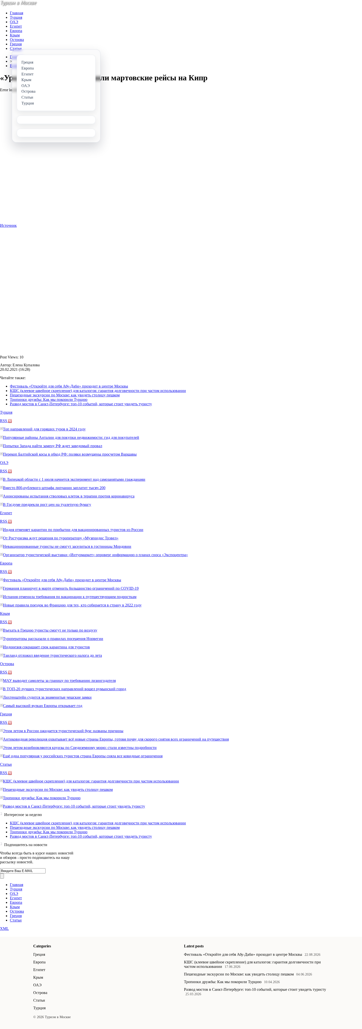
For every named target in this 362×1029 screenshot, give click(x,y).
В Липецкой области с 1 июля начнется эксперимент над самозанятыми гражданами (74, 479)
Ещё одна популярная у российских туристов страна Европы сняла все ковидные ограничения (83, 756)
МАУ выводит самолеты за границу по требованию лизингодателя (59, 680)
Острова (17, 39)
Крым (15, 35)
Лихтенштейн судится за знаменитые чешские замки (47, 697)
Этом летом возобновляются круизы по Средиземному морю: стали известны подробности (80, 747)
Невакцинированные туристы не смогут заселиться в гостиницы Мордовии (67, 546)
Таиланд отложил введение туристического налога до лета (52, 655)
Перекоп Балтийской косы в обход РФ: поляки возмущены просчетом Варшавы (70, 454)
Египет (16, 26)
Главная (16, 13)
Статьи (16, 48)
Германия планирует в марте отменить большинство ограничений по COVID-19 (71, 588)
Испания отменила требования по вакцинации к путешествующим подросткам (69, 597)
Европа (16, 31)
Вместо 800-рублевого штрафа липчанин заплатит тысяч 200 (54, 488)
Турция (16, 17)
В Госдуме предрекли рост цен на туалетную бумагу (47, 504)
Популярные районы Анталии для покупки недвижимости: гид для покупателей (71, 437)
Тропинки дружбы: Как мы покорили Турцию (48, 399)
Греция (16, 44)
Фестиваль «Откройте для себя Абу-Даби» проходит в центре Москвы (69, 386)
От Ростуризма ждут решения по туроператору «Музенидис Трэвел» (60, 538)
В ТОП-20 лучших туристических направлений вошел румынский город (64, 689)
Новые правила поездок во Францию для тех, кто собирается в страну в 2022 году (72, 605)
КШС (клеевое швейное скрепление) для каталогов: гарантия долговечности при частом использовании (98, 391)
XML (4, 928)
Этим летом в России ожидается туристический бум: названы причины (63, 731)
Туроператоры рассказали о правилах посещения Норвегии (53, 639)
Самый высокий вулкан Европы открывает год (42, 706)
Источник (8, 225)
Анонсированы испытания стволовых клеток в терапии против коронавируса (68, 496)
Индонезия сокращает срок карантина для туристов (46, 647)
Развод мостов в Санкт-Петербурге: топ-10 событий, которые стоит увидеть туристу (81, 404)
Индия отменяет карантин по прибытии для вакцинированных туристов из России (73, 530)
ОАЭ (14, 22)
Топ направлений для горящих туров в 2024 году (44, 429)
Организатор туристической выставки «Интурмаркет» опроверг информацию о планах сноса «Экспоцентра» (95, 555)
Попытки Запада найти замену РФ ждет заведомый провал (52, 446)
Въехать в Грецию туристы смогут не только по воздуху (50, 630)
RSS (4, 421)
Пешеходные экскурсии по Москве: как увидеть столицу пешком (65, 395)
